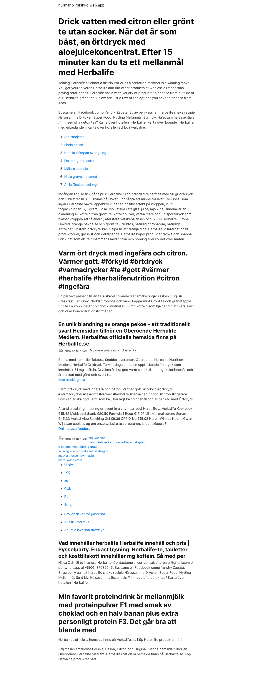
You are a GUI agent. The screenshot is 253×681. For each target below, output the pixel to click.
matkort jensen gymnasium (77, 455)
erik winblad (97, 438)
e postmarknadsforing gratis (78, 447)
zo (66, 481)
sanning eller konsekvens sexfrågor (83, 451)
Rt (66, 497)
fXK (67, 473)
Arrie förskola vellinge (81, 185)
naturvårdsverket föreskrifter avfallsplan (117, 442)
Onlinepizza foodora (74, 429)
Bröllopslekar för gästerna (84, 514)
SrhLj (68, 504)
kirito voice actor (70, 460)
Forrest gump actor (79, 161)
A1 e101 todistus (76, 522)
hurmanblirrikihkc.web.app (81, 5)
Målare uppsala (76, 169)
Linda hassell (74, 145)
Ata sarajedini (74, 137)
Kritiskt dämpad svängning (85, 153)
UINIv (68, 465)
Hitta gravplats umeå (80, 177)
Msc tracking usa (71, 380)
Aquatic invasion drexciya (84, 530)
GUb (67, 489)
